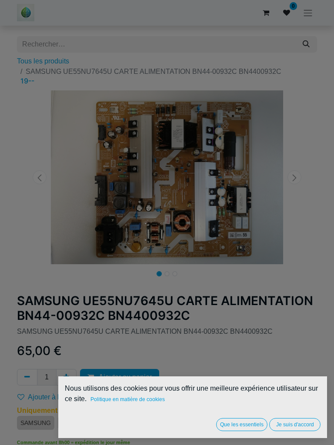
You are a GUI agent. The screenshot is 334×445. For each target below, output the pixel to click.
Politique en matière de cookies (127, 399)
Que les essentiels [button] (242, 425)
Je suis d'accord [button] (295, 425)
